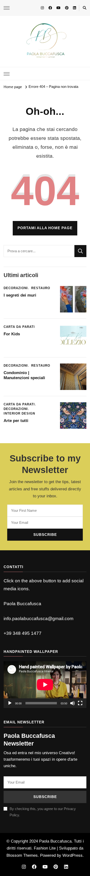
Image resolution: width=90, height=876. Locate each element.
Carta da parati (19, 327)
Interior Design (19, 413)
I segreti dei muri (20, 295)
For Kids (12, 334)
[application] (45, 684)
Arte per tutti (16, 420)
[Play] (9, 703)
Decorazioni (16, 288)
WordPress (72, 855)
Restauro (40, 288)
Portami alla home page (45, 228)
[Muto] (72, 703)
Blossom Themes (22, 855)
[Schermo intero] (80, 703)
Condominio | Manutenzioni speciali (24, 375)
